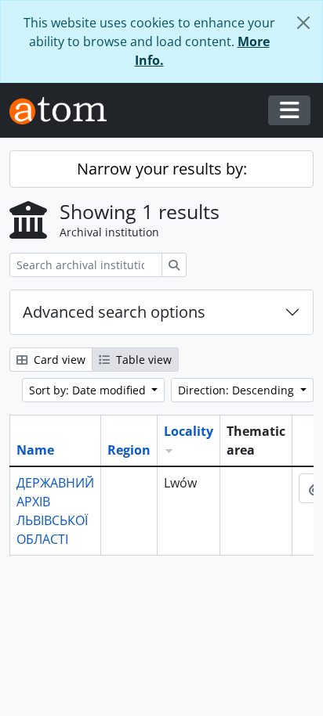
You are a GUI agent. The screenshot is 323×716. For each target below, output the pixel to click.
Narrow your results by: (162, 168)
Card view (58, 359)
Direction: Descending (237, 390)
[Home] (64, 111)
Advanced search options (114, 311)
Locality (188, 431)
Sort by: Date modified (89, 390)
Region (129, 450)
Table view (142, 359)
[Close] (303, 23)
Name (35, 450)
